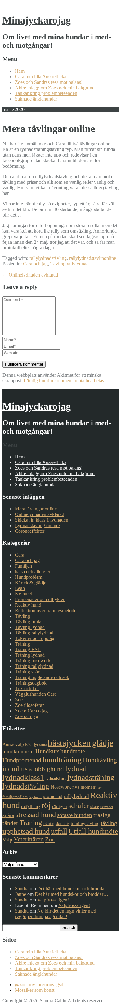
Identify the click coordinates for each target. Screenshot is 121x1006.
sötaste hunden (74, 815)
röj (46, 805)
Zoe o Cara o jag (31, 710)
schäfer (78, 806)
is (30, 769)
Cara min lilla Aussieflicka (40, 76)
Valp (7, 840)
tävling (109, 823)
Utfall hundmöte (93, 831)
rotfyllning (30, 806)
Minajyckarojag (36, 20)
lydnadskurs (55, 778)
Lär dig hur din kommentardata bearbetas (64, 380)
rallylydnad (76, 796)
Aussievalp (13, 744)
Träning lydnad (30, 655)
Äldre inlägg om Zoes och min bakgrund (55, 87)
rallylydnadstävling (48, 258)
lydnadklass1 (23, 777)
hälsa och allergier (32, 571)
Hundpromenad (21, 760)
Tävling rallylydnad (69, 263)
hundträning (62, 759)
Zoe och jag (26, 716)
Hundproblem (28, 577)
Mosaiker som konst (34, 990)
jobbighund (48, 769)
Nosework (61, 786)
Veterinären (29, 839)
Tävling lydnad (30, 627)
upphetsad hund (26, 831)
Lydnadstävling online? (37, 525)
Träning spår (27, 671)
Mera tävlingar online (36, 508)
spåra (8, 815)
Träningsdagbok (31, 683)
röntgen (59, 806)
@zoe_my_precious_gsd (39, 984)
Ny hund (23, 593)
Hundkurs (47, 751)
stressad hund (36, 814)
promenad (52, 796)
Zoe (19, 699)
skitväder (106, 807)
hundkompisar (18, 751)
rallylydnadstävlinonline (92, 258)
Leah (20, 588)
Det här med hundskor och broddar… (74, 888)
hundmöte (72, 751)
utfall (59, 831)
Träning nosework (33, 660)
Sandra (22, 888)
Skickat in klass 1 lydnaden (41, 519)
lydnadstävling (25, 786)
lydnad (76, 768)
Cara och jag (35, 263)
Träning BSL (28, 649)
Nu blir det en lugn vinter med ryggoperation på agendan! (55, 913)
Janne (20, 894)
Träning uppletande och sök (42, 677)
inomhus (15, 769)
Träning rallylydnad (34, 666)
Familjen (23, 566)
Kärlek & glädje (30, 582)
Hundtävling (100, 760)
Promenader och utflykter (40, 599)
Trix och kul (27, 688)
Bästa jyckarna (36, 744)
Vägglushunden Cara (35, 694)
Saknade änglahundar (36, 98)
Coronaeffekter (29, 531)
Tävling (22, 616)
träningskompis (56, 823)
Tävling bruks (28, 621)
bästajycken (69, 743)
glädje (102, 743)
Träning (22, 644)
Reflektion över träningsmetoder (46, 610)
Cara (19, 554)
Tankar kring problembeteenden (46, 93)
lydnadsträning (90, 777)
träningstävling (85, 823)
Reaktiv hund (28, 605)
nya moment (84, 787)
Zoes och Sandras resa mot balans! (49, 82)
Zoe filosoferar (29, 705)
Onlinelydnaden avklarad (30, 274)
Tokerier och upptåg (34, 638)
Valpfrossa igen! (53, 899)
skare (94, 806)
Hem (20, 71)
